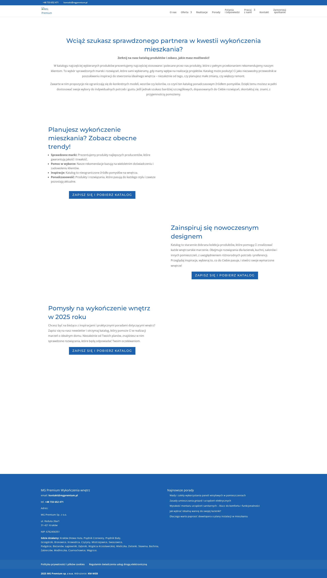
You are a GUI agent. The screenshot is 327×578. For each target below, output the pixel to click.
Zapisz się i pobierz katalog (102, 195)
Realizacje (202, 12)
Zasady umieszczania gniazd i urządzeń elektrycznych (200, 500)
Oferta (184, 12)
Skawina (143, 546)
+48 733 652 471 (51, 2)
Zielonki (132, 546)
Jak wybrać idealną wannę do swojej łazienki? (195, 511)
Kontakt (264, 12)
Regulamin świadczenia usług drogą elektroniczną (118, 564)
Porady (216, 12)
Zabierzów (47, 550)
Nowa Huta (76, 538)
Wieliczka (121, 546)
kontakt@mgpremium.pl (63, 495)
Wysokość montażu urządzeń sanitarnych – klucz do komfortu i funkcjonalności (215, 505)
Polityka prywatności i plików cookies (63, 564)
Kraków (64, 538)
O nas (173, 12)
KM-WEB (93, 573)
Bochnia (153, 546)
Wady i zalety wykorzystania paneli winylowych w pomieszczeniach (208, 495)
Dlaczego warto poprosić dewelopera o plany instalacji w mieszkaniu (209, 516)
